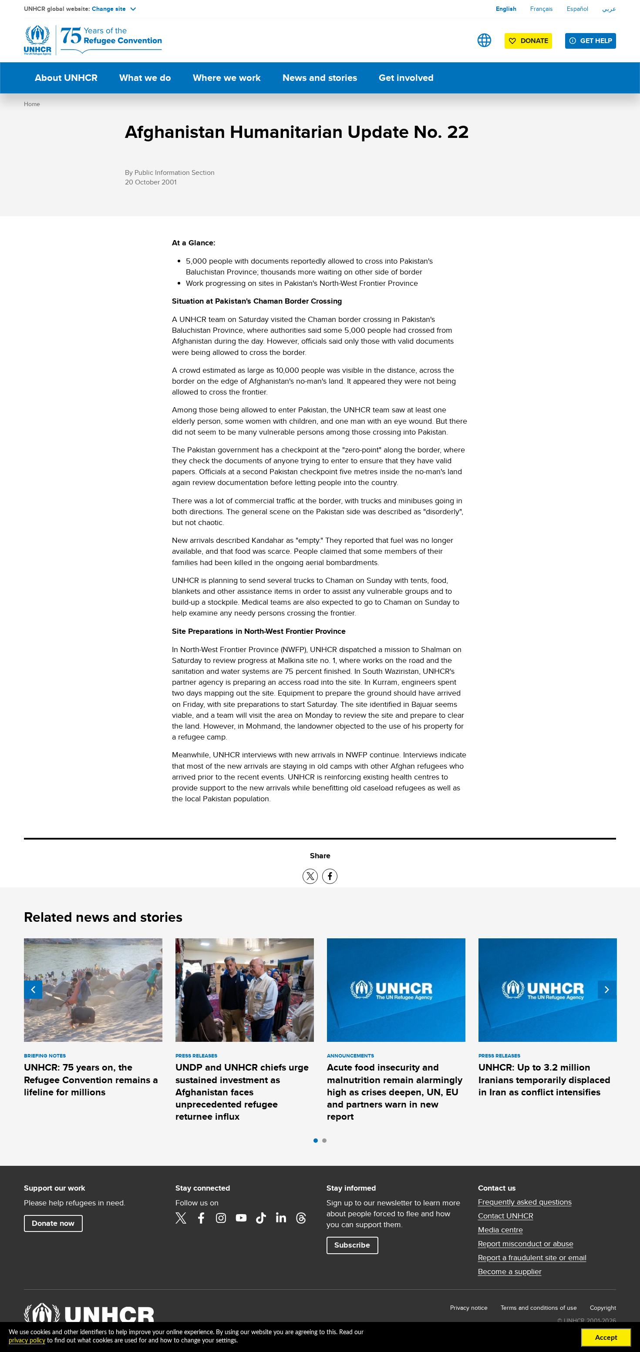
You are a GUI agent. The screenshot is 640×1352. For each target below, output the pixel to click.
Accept (606, 1337)
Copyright (603, 1307)
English (506, 8)
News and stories (320, 77)
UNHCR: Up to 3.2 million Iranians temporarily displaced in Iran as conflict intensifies (544, 1079)
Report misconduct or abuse (525, 1243)
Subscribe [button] (352, 1245)
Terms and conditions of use (539, 1307)
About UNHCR (66, 77)
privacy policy (27, 1341)
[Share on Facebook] (329, 876)
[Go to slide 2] (326, 1142)
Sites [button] (484, 40)
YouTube (241, 1218)
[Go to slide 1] (317, 1142)
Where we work (227, 77)
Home (32, 104)
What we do (145, 77)
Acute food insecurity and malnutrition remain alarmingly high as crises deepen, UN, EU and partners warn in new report (394, 1092)
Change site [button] (109, 8)
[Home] (85, 40)
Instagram (221, 1218)
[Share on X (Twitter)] (310, 876)
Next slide (607, 990)
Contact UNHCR (505, 1216)
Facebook (201, 1218)
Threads (301, 1218)
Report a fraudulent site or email (532, 1257)
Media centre (500, 1230)
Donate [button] (534, 41)
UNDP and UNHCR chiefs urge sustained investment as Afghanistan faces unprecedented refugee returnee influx (242, 1092)
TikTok (261, 1218)
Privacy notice (469, 1307)
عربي (609, 8)
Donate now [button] (53, 1223)
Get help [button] (596, 41)
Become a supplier (510, 1271)
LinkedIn (281, 1218)
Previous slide (33, 990)
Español (577, 8)
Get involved (406, 77)
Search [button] (457, 40)
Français (541, 8)
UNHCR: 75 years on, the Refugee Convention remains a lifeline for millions (91, 1079)
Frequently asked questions (525, 1202)
